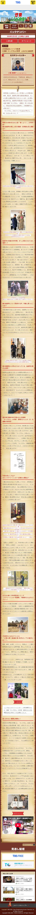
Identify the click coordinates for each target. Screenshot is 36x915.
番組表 (33, 2)
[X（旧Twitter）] (21, 26)
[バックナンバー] (14, 26)
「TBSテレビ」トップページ (18, 2)
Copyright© (4, 909)
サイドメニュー (2, 2)
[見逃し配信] (6, 26)
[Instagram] (26, 26)
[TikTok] (30, 26)
